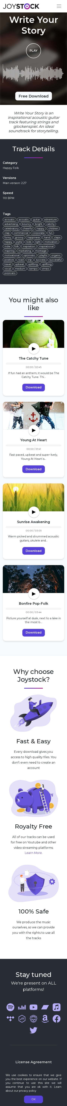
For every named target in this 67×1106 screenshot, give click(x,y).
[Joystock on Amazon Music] (45, 1018)
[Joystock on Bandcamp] (45, 1007)
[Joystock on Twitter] (33, 1030)
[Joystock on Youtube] (33, 1007)
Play (33, 50)
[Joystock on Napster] (33, 1018)
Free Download (34, 96)
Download (34, 387)
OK (33, 1099)
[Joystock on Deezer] (22, 1007)
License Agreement (33, 1062)
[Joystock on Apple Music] (56, 1007)
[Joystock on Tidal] (10, 1018)
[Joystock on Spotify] (10, 1007)
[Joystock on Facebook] (56, 1018)
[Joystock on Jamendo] (22, 1018)
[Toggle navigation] (59, 6)
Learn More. (33, 853)
